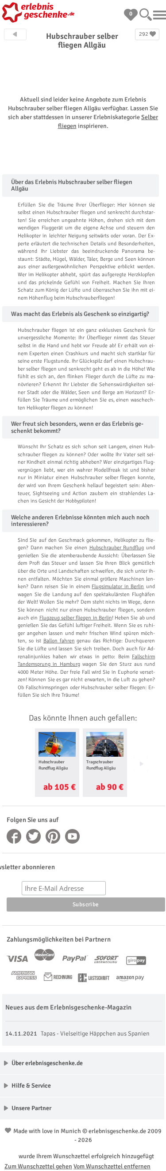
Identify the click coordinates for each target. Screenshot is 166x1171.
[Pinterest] (53, 836)
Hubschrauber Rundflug (116, 547)
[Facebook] (14, 836)
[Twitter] (33, 836)
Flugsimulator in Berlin (118, 586)
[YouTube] (72, 836)
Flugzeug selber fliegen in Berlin (75, 618)
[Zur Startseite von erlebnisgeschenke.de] (39, 13)
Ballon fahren (59, 641)
